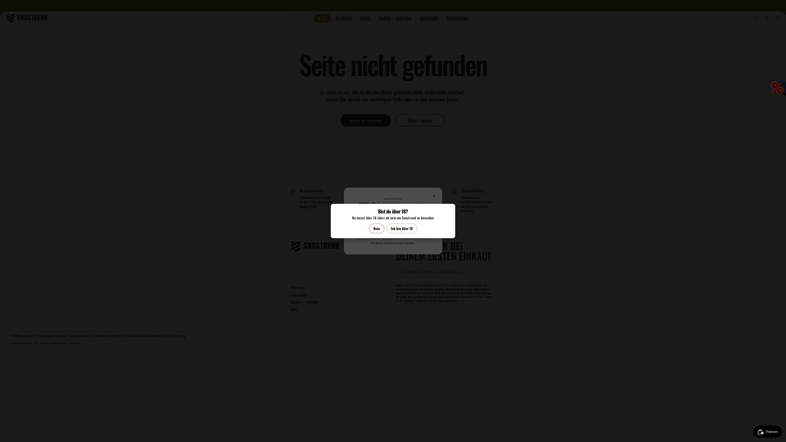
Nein (376, 228)
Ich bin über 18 (402, 228)
